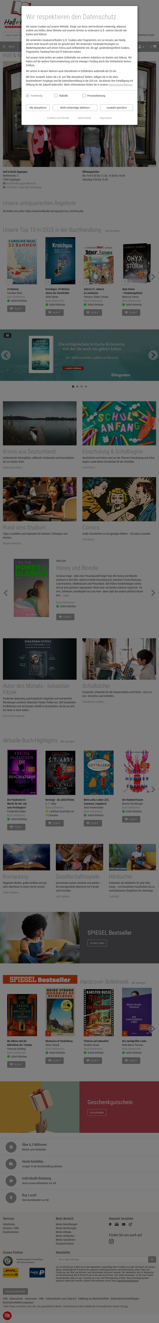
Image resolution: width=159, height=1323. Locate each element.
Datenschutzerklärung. (121, 84)
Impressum (106, 117)
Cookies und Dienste (58, 117)
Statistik (63, 95)
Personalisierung (96, 95)
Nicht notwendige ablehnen (75, 107)
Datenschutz (84, 117)
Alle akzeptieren (38, 107)
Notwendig (36, 95)
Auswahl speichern (117, 107)
